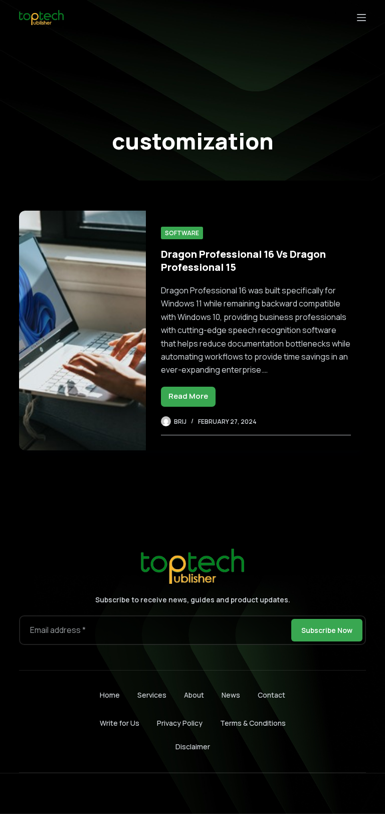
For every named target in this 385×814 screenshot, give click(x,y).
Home (110, 695)
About (194, 695)
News (231, 695)
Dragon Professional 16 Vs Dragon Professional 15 (243, 260)
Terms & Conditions (253, 723)
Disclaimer (192, 746)
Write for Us (119, 723)
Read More (192, 398)
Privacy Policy (180, 723)
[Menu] (361, 17)
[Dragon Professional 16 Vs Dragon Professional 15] (82, 330)
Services (151, 695)
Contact (271, 695)
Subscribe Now (326, 630)
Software (182, 233)
